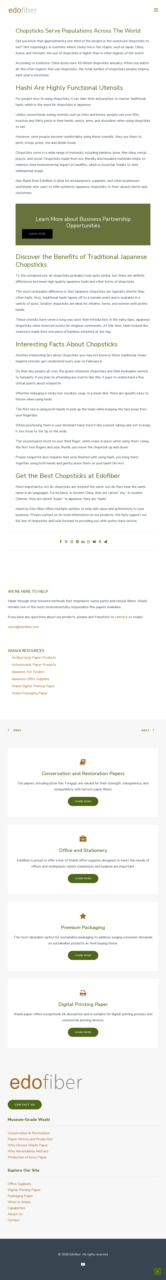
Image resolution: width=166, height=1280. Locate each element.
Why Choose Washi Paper (28, 1145)
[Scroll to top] (157, 1271)
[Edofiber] (22, 10)
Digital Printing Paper (24, 1190)
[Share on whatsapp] (88, 541)
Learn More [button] (37, 234)
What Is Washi (19, 1202)
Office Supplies (19, 1184)
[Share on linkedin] (83, 541)
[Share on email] (105, 541)
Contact (14, 1220)
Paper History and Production (30, 1139)
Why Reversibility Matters (28, 1151)
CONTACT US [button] (25, 1104)
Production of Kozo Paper (27, 1157)
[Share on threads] (71, 541)
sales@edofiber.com (23, 627)
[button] (156, 10)
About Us (15, 1214)
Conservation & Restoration (29, 1133)
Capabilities (17, 1208)
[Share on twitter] (66, 541)
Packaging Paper (20, 1196)
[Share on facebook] (60, 541)
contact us (123, 617)
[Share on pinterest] (77, 541)
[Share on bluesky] (94, 541)
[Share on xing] (99, 541)
